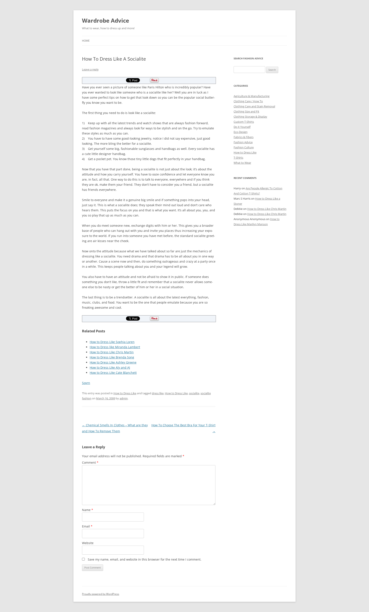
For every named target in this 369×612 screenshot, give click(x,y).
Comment (90, 462)
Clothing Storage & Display (250, 116)
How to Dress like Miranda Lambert (115, 347)
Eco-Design (240, 132)
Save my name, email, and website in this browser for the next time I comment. (144, 559)
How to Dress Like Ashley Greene (113, 362)
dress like (158, 393)
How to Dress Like (124, 393)
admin (124, 398)
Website (88, 543)
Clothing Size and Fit (246, 111)
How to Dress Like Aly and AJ (110, 367)
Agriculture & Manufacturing (251, 96)
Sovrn (86, 383)
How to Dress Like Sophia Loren (112, 342)
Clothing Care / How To (248, 101)
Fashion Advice (243, 142)
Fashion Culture (244, 147)
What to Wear (242, 163)
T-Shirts (238, 157)
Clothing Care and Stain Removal (254, 106)
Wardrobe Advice (105, 20)
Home (86, 40)
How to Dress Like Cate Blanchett (113, 373)
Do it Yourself (242, 127)
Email (87, 526)
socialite (194, 393)
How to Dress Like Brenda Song (112, 357)
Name (87, 510)
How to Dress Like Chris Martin (112, 352)
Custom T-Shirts (244, 122)
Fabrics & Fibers (243, 137)
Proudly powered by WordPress (100, 594)
